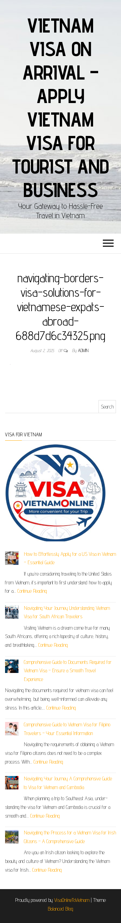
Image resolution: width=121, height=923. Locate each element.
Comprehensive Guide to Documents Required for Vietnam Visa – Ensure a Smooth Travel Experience (68, 670)
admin (83, 350)
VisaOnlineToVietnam (71, 900)
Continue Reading (32, 591)
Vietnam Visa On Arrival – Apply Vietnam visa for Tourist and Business (60, 107)
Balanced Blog (60, 909)
